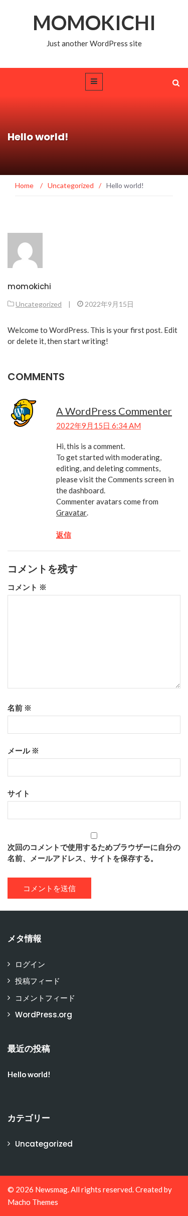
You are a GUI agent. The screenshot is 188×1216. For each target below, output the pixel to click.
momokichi (29, 286)
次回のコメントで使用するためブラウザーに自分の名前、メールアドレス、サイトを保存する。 (94, 852)
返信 (63, 534)
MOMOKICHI (94, 23)
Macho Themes (33, 1201)
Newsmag (51, 1189)
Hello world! (29, 1074)
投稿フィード (37, 981)
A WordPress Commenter (114, 411)
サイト (19, 793)
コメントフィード (45, 998)
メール (23, 750)
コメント (27, 586)
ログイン (30, 964)
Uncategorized (39, 304)
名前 (20, 707)
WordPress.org (43, 1014)
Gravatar (71, 512)
